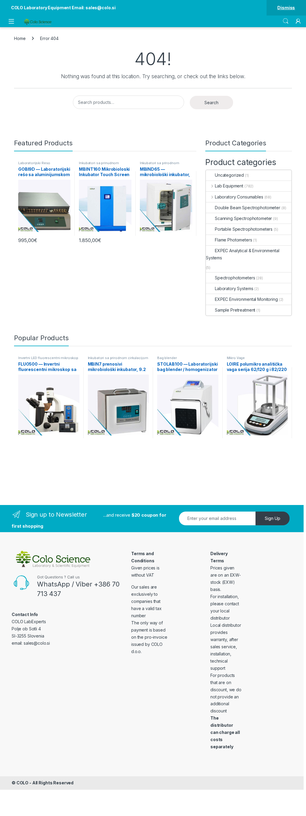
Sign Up (272, 518)
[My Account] (298, 21)
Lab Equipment (229, 185)
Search (285, 21)
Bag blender (167, 358)
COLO (22, 782)
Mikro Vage (236, 358)
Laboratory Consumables (239, 196)
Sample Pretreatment (235, 309)
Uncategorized (229, 175)
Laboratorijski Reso (34, 163)
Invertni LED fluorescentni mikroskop (48, 358)
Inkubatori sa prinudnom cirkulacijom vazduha (99, 165)
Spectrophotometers (235, 277)
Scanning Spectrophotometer (243, 218)
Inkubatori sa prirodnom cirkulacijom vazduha (159, 165)
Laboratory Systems (234, 288)
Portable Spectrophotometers (244, 229)
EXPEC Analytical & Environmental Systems (242, 254)
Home (19, 38)
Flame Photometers (233, 239)
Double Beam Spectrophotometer (247, 207)
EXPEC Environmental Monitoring (246, 299)
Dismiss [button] (286, 7)
